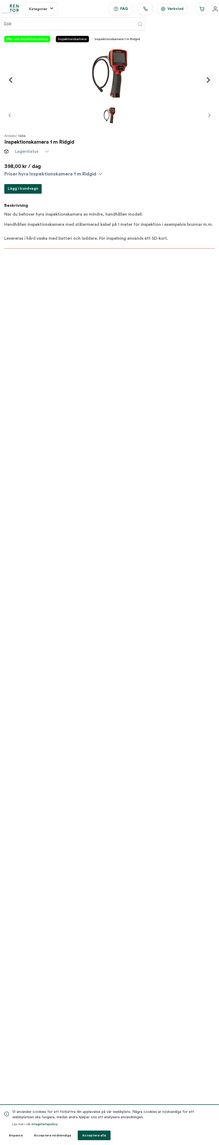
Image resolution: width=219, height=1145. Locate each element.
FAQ (124, 9)
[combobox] (27, 151)
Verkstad (175, 9)
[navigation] (10, 80)
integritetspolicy (45, 1124)
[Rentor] (10, 9)
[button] (47, 151)
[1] (109, 115)
